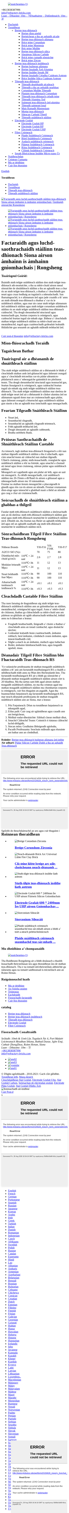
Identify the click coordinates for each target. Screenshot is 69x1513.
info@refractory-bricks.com (38, 336)
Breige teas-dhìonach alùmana (37, 39)
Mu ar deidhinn (16, 162)
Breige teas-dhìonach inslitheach (32, 63)
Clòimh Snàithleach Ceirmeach (37, 150)
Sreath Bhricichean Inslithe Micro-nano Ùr (37, 153)
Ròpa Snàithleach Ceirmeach (36, 147)
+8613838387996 (11, 1050)
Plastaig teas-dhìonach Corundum (39, 93)
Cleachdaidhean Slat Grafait (16, 1079)
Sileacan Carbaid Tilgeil (34, 114)
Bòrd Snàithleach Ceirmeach (36, 138)
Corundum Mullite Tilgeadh (36, 90)
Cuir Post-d (7, 1091)
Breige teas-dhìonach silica (35, 51)
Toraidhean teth (9, 1076)
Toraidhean (14, 27)
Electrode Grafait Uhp (44, 1079)
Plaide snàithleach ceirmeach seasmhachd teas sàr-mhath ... (35, 940)
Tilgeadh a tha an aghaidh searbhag (40, 87)
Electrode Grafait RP (32, 126)
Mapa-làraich (26, 1076)
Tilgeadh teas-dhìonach (27, 81)
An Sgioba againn (17, 988)
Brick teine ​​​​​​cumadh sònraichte (37, 57)
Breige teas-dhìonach (26, 30)
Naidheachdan (15, 156)
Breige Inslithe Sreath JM (34, 72)
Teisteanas (13, 991)
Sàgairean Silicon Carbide (35, 54)
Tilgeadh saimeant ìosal (33, 105)
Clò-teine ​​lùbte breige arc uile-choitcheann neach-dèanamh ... (36, 865)
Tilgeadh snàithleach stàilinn (36, 117)
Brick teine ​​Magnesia (32, 45)
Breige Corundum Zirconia (33, 847)
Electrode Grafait (24, 120)
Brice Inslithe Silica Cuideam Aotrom (41, 78)
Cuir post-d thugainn (12, 336)
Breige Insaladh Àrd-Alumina (37, 69)
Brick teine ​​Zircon (31, 60)
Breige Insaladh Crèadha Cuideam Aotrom (43, 75)
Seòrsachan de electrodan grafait (36, 1082)
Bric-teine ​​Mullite (30, 48)
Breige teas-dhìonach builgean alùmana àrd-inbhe (38, 739)
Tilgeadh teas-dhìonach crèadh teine (40, 96)
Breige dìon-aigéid (31, 33)
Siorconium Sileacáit (29, 919)
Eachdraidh (14, 994)
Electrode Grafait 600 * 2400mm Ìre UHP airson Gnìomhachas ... (37, 904)
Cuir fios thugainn (17, 165)
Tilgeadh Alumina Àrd (33, 99)
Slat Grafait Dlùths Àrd (28, 1085)
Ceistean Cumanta (17, 159)
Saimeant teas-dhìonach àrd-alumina (40, 102)
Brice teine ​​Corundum (33, 42)
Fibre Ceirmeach (23, 132)
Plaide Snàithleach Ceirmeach (37, 135)
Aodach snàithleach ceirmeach (37, 141)
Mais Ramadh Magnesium (35, 108)
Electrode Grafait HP (32, 123)
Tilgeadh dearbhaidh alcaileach (37, 84)
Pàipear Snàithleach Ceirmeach (37, 144)
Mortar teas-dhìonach (32, 111)
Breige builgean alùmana (34, 66)
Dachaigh (13, 24)
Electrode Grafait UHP (33, 129)
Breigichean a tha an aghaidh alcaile (40, 36)
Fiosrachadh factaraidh (20, 997)
